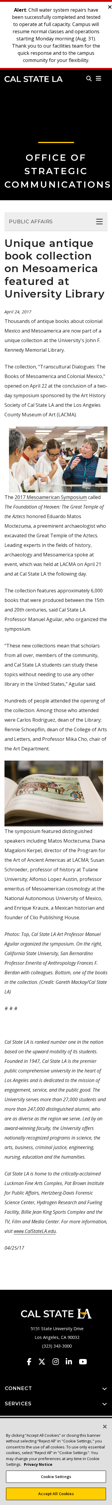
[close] (110, 7)
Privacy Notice (38, 1464)
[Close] (104, 1426)
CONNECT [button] (18, 1388)
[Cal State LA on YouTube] (83, 1361)
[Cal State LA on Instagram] (59, 1361)
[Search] (89, 78)
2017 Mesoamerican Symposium (51, 497)
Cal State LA (33, 79)
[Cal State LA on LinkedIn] (72, 1361)
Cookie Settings (56, 1476)
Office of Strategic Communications (57, 171)
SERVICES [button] (18, 1404)
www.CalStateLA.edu (35, 1231)
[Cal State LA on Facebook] (32, 1361)
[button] (99, 78)
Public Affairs (31, 221)
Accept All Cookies (55, 1493)
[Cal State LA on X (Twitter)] (44, 1361)
